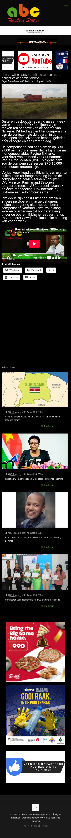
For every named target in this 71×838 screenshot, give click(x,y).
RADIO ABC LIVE (37, 42)
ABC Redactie (14, 412)
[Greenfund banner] (35, 744)
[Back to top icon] (35, 807)
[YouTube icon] (32, 825)
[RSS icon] (46, 825)
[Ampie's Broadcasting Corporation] (27, 13)
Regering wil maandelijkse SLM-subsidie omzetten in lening (34, 479)
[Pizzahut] (35, 681)
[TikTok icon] (39, 825)
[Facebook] (35, 782)
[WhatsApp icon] (24, 825)
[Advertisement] (35, 325)
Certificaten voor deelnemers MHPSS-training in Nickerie (32, 599)
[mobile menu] (66, 7)
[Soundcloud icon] (43, 825)
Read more (49, 426)
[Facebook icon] (28, 825)
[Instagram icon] (35, 825)
